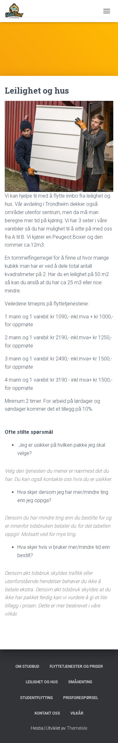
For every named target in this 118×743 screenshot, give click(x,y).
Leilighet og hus (42, 682)
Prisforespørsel (80, 698)
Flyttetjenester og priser (76, 666)
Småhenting (80, 682)
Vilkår (76, 713)
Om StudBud (27, 666)
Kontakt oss (47, 713)
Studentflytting (36, 698)
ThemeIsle (77, 728)
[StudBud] (16, 11)
